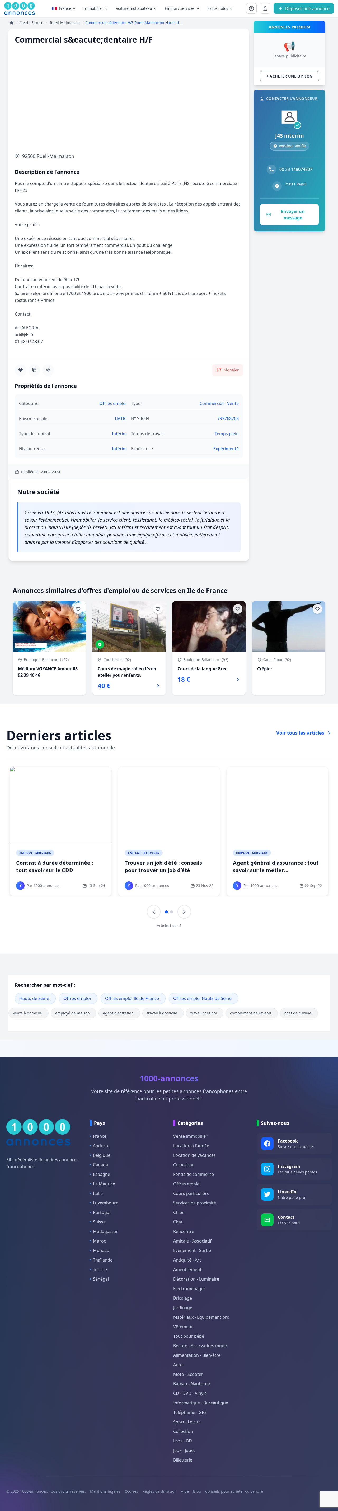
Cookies (131, 1491)
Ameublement (187, 1269)
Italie (98, 1193)
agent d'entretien (118, 1013)
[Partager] (48, 370)
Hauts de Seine (34, 998)
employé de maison (72, 1013)
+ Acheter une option (289, 76)
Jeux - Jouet (184, 1450)
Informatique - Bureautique (200, 1403)
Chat (177, 1222)
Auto (178, 1365)
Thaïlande (102, 1260)
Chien (179, 1212)
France (65, 8)
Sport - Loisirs (187, 1422)
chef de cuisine (297, 1013)
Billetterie (182, 1460)
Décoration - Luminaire (196, 1279)
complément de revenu (250, 1013)
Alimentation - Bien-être (196, 1355)
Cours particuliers (191, 1193)
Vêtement (183, 1327)
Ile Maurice (104, 1184)
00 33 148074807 (295, 169)
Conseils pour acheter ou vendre (234, 1491)
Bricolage (182, 1298)
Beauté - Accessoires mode (200, 1346)
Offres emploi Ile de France (132, 998)
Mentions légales (105, 1491)
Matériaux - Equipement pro (201, 1317)
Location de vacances (194, 1155)
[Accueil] (11, 23)
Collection (183, 1431)
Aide (185, 1491)
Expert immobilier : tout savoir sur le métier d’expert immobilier (60, 866)
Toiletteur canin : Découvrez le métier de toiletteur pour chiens (167, 866)
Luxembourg (106, 1203)
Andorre (101, 1146)
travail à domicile (162, 1013)
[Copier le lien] (34, 370)
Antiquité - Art (187, 1260)
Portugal (101, 1212)
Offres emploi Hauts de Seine (202, 998)
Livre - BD (182, 1441)
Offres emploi (77, 998)
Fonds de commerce (193, 1174)
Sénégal (101, 1279)
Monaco (101, 1250)
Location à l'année (191, 1146)
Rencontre (183, 1231)
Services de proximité (194, 1203)
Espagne (101, 1174)
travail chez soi (203, 1013)
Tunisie (100, 1269)
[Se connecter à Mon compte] (251, 8)
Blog (197, 1491)
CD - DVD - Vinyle (190, 1393)
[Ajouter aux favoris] (20, 370)
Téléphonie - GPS (190, 1412)
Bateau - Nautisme (191, 1384)
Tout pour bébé (188, 1336)
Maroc (99, 1241)
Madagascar (105, 1231)
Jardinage (182, 1307)
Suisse (99, 1222)
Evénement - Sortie (192, 1250)
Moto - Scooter (188, 1374)
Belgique (101, 1155)
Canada (100, 1165)
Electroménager (189, 1288)
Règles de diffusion (159, 1491)
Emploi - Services (35, 852)
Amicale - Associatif (192, 1241)
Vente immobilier (190, 1136)
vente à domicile (27, 1013)
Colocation (184, 1165)
